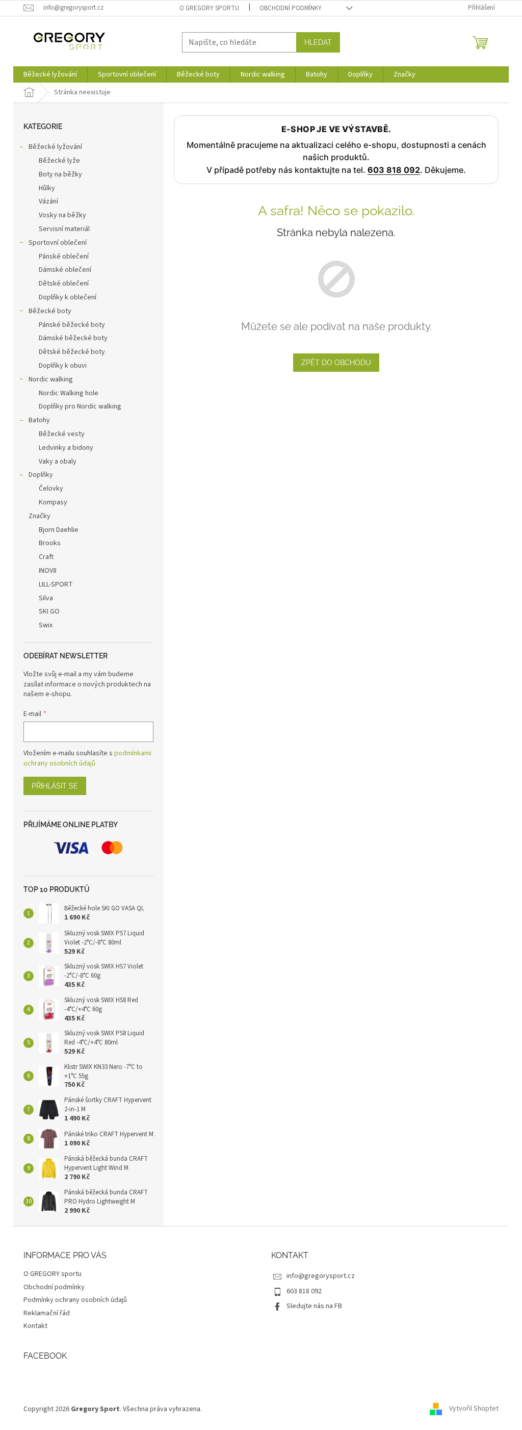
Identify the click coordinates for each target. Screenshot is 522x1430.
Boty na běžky (60, 174)
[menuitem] (50, 74)
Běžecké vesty (62, 434)
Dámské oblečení (65, 270)
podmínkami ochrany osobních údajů (87, 758)
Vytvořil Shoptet (474, 1409)
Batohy (39, 420)
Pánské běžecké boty (72, 325)
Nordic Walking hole (68, 393)
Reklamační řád (46, 1313)
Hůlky (47, 188)
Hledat (318, 42)
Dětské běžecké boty (72, 352)
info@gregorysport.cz (320, 1276)
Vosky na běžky (62, 215)
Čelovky (51, 488)
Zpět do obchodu (336, 363)
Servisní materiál (64, 229)
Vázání (48, 201)
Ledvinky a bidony (66, 448)
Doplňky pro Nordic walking (80, 406)
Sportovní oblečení (58, 243)
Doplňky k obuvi (63, 366)
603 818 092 (394, 170)
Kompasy (53, 502)
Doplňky (41, 475)
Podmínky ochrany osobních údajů (75, 1300)
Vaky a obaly (57, 461)
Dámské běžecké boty (73, 338)
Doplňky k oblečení (67, 297)
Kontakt (35, 1326)
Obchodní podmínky (290, 8)
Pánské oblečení (64, 256)
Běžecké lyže (59, 161)
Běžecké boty (50, 311)
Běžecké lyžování (55, 147)
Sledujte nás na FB (314, 1306)
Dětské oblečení (64, 283)
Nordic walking (51, 379)
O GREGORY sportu (209, 8)
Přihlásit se (55, 786)
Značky (39, 516)
